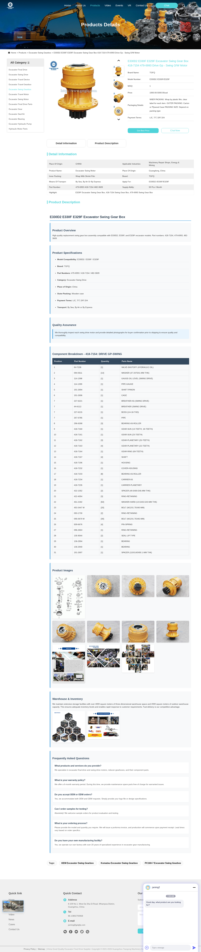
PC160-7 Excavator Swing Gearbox (163, 863)
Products (22, 53)
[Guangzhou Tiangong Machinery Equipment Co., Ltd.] (10, 5)
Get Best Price (143, 131)
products (95, 5)
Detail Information (66, 143)
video (108, 5)
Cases (12, 924)
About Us (13, 905)
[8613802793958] (82, 932)
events (119, 5)
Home (67, 5)
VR (129, 5)
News (11, 919)
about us (80, 5)
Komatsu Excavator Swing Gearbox (119, 863)
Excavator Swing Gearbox (40, 53)
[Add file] (147, 948)
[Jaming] (87, 932)
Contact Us (14, 929)
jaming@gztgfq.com (76, 925)
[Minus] (194, 887)
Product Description (106, 143)
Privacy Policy (30, 949)
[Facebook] (71, 932)
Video (11, 914)
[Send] (194, 948)
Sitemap (41, 949)
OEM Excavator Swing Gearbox (77, 863)
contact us (142, 5)
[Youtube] (76, 932)
